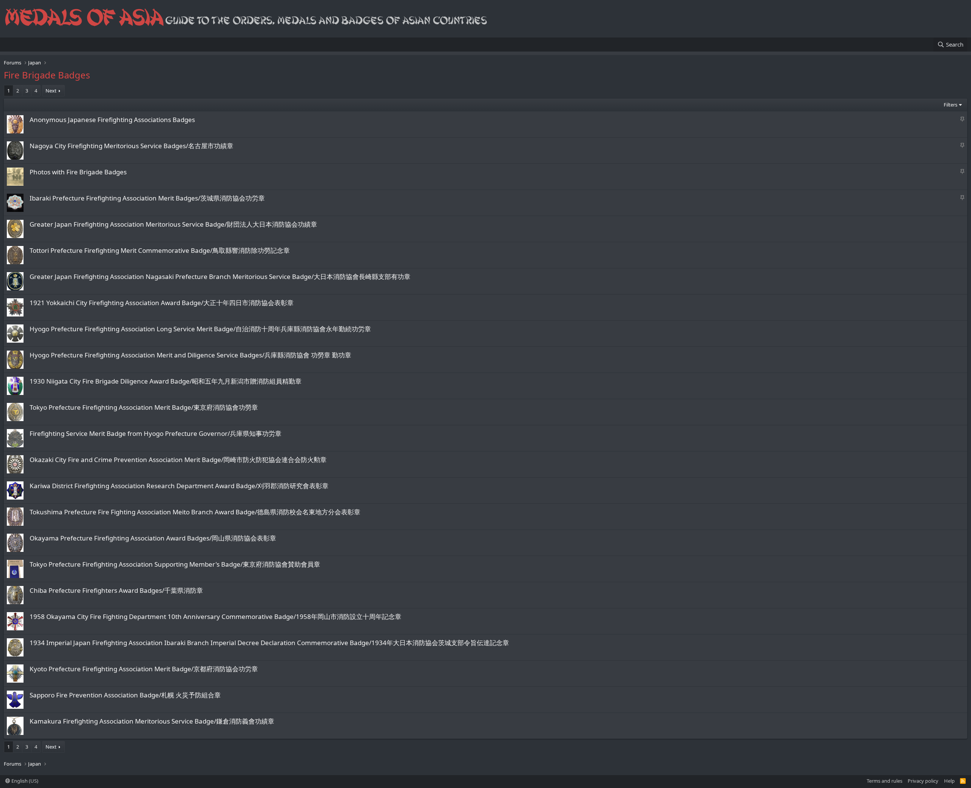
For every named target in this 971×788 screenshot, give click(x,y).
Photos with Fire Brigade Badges (78, 172)
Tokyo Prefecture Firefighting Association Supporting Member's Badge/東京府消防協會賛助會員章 (175, 564)
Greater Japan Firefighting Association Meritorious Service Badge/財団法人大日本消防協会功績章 (173, 224)
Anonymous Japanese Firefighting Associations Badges (112, 119)
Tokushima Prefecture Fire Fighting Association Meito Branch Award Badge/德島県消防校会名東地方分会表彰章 (195, 512)
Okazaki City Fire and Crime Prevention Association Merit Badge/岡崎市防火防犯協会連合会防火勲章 (178, 459)
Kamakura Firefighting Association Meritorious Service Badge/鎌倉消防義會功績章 (152, 721)
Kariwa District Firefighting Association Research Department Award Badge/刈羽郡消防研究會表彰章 (179, 485)
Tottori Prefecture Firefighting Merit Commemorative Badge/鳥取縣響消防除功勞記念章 (160, 250)
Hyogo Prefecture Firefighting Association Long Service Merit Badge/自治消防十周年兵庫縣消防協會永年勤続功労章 (200, 328)
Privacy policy (923, 780)
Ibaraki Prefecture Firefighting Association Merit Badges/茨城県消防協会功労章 (147, 198)
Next (51, 90)
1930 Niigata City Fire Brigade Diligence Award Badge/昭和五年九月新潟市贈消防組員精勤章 (166, 381)
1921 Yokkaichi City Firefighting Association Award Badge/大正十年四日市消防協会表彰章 (162, 302)
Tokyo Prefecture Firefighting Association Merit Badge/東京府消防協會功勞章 (144, 407)
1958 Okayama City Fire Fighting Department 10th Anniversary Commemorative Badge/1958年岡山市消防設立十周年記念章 (215, 616)
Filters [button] (950, 104)
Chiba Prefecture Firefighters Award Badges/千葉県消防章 (116, 590)
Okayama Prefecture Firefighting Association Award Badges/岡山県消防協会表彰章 (153, 538)
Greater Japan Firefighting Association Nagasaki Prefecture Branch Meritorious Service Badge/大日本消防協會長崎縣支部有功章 (220, 276)
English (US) (24, 780)
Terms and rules (884, 780)
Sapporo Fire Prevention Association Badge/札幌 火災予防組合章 (125, 695)
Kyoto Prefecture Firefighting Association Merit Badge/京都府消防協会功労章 (144, 668)
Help (949, 780)
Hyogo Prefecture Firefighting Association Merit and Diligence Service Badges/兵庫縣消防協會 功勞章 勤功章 (190, 355)
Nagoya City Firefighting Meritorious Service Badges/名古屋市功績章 (131, 145)
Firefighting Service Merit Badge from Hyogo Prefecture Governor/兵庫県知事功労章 (155, 433)
